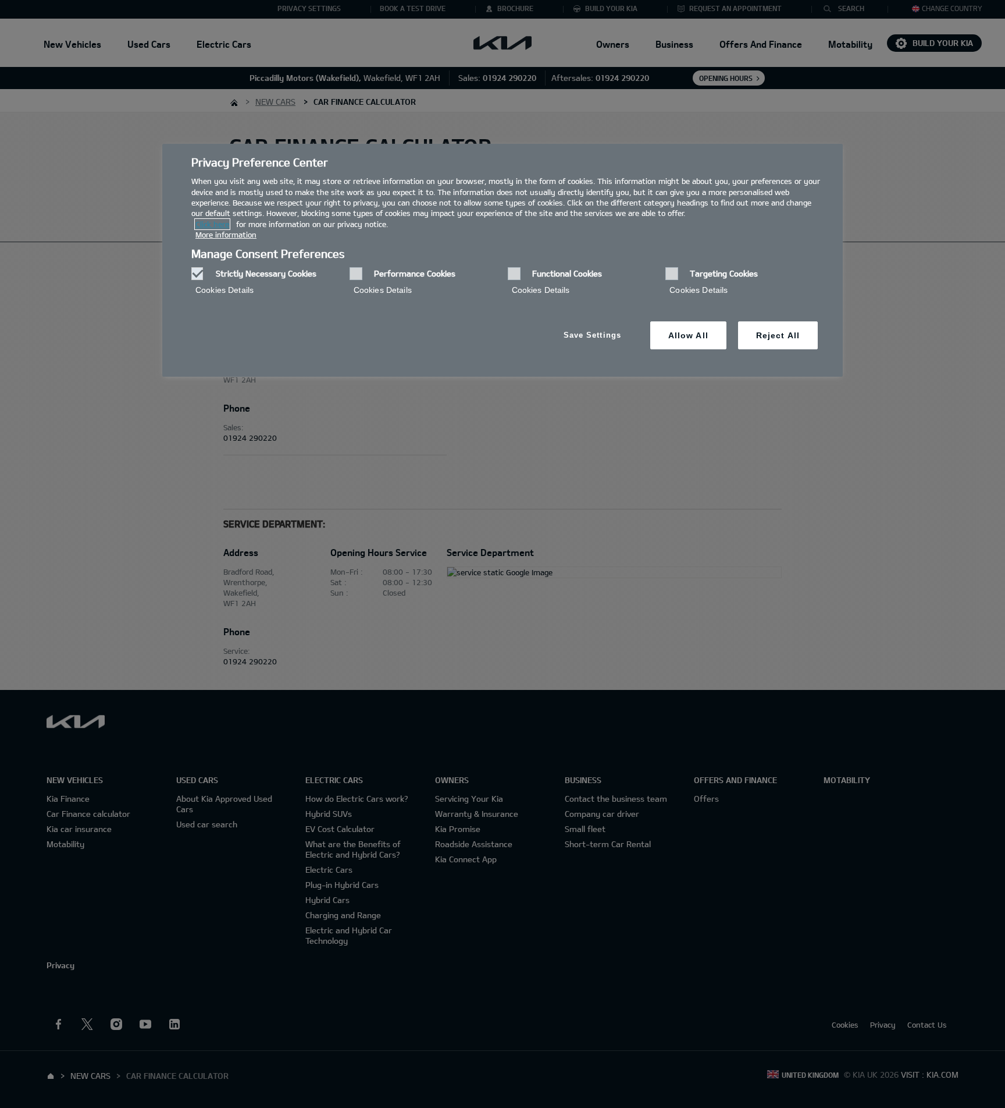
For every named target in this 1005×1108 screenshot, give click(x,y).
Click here (212, 224)
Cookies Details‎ (224, 290)
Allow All (688, 335)
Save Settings (592, 335)
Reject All (778, 335)
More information (225, 234)
